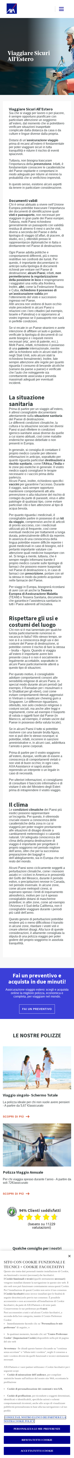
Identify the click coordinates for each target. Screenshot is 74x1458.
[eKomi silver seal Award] (12, 1212)
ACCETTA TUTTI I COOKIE (37, 1450)
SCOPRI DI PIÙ (13, 1116)
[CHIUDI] (69, 1256)
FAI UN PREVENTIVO (37, 1009)
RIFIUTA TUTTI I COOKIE (37, 1439)
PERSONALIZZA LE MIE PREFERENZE (37, 1428)
